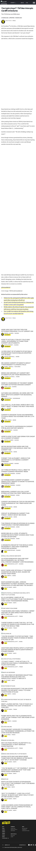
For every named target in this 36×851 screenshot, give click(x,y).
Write (22, 2)
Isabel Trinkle (8, 366)
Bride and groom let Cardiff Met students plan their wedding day (15, 374)
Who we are (24, 828)
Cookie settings (25, 830)
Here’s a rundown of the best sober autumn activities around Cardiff (17, 384)
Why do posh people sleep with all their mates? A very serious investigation (16, 744)
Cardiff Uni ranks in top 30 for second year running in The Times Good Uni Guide (17, 503)
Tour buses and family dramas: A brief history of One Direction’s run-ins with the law (17, 612)
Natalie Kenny (8, 345)
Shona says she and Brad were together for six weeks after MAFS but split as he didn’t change (16, 758)
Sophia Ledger (8, 440)
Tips (27, 2)
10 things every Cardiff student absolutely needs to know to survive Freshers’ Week (17, 481)
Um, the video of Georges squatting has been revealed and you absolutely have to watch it (16, 676)
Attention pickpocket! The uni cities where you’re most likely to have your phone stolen (17, 690)
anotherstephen (9, 550)
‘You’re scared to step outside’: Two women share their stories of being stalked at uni (17, 637)
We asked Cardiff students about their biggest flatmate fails (16, 364)
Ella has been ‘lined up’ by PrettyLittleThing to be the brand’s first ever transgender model (17, 599)
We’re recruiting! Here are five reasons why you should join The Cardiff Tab (16, 448)
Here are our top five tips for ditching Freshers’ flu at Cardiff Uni (17, 330)
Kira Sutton (8, 398)
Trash (21, 616)
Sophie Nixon (8, 451)
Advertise (13, 828)
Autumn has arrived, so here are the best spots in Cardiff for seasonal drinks (17, 394)
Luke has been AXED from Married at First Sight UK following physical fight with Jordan (17, 806)
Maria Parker (8, 20)
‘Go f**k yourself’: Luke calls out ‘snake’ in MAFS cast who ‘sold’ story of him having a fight (17, 795)
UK (6, 552)
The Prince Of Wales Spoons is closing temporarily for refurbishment (17, 524)
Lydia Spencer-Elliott (11, 564)
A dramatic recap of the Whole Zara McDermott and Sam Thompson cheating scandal (17, 546)
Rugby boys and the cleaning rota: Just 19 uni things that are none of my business (18, 717)
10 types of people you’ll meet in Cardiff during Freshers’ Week (15, 470)
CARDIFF (7, 334)
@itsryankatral (5, 287)
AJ (5, 408)
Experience (16, 398)
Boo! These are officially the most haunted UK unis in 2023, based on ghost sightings (16, 571)
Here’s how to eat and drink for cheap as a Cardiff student (18, 437)
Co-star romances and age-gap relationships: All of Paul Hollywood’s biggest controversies (17, 560)
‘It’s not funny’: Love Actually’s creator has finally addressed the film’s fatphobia (16, 663)
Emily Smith (7, 575)
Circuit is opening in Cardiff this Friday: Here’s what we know (15, 514)
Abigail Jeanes (8, 333)
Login (12, 836)
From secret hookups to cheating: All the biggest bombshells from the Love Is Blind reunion (17, 731)
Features (17, 366)
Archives (13, 830)
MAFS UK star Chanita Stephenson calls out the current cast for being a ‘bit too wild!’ (17, 783)
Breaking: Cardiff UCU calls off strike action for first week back (16, 492)
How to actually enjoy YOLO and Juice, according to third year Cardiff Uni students (15, 341)
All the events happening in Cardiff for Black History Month (17, 427)
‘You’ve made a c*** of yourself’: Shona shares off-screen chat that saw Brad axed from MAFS (18, 769)
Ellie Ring (7, 680)
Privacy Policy (14, 829)
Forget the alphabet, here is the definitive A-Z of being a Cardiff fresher (15, 459)
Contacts (24, 829)
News (14, 20)
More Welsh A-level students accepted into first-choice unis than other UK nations (17, 535)
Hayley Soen (8, 587)
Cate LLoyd (7, 386)
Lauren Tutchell (9, 376)
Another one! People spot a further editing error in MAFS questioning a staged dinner (17, 649)
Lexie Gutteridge (9, 473)
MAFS (14, 587)
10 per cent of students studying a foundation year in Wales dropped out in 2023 (16, 352)
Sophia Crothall (9, 356)
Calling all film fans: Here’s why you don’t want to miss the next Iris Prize (17, 405)
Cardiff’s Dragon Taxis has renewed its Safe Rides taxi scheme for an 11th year (17, 416)
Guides (17, 333)
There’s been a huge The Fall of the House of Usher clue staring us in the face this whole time (17, 624)
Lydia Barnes (8, 430)
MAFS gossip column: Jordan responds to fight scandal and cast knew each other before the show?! (17, 583)
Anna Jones (7, 420)
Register (13, 835)
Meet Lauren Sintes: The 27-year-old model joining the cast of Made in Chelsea (17, 705)
